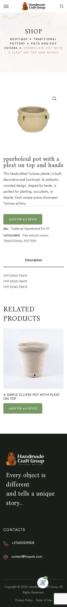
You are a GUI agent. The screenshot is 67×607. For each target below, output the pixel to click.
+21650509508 (23, 542)
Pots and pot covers (35, 235)
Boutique (19, 39)
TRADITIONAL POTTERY (19, 241)
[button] (61, 6)
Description (33, 260)
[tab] (33, 260)
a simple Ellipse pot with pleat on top (31, 397)
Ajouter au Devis (23, 219)
